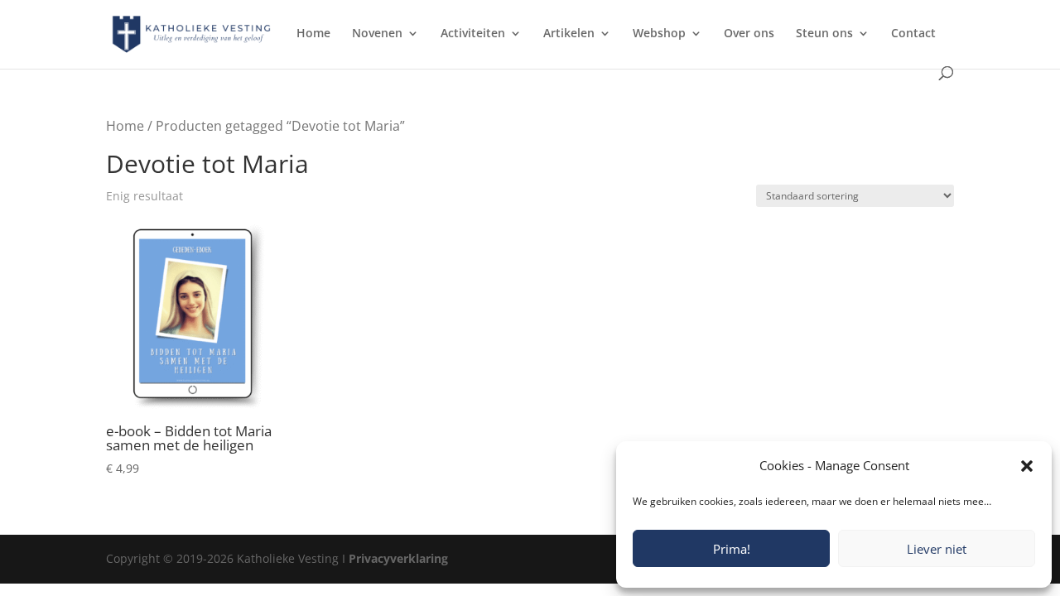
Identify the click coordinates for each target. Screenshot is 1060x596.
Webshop (659, 34)
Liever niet (936, 549)
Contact (913, 34)
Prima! (731, 549)
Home (313, 34)
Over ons (749, 34)
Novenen (377, 34)
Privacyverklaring (398, 558)
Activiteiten (473, 34)
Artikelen (569, 34)
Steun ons (824, 34)
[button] (1027, 466)
